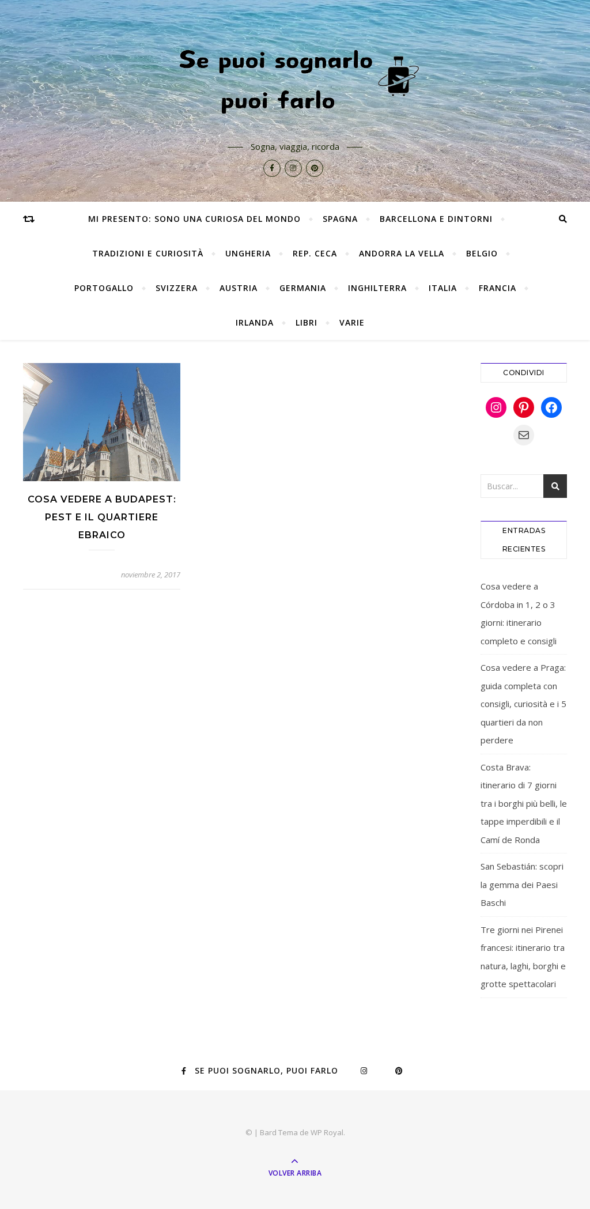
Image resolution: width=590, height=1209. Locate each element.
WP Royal (327, 1132)
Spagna (340, 218)
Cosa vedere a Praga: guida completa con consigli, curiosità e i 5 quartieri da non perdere (523, 704)
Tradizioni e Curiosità (147, 253)
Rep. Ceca (315, 253)
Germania (302, 287)
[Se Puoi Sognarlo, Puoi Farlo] (295, 79)
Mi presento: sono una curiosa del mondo (194, 218)
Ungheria (248, 253)
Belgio (482, 253)
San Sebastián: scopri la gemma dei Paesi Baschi (522, 884)
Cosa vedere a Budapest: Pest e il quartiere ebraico (102, 517)
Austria (239, 287)
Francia (497, 287)
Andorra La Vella (401, 253)
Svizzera (177, 287)
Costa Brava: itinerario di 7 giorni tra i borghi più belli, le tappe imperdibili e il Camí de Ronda (524, 803)
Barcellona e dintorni (436, 218)
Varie (352, 322)
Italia (443, 287)
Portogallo (104, 287)
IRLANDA (255, 322)
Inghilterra (377, 287)
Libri (306, 322)
